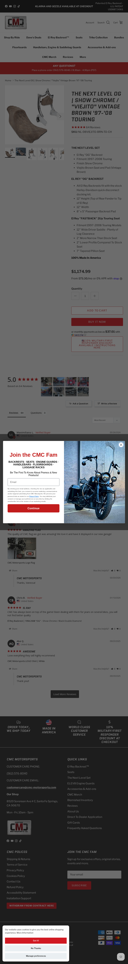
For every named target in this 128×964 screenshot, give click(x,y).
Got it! (36, 940)
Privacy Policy (34, 496)
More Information (25, 932)
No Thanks (36, 948)
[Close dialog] (121, 444)
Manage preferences (36, 956)
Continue (33, 508)
